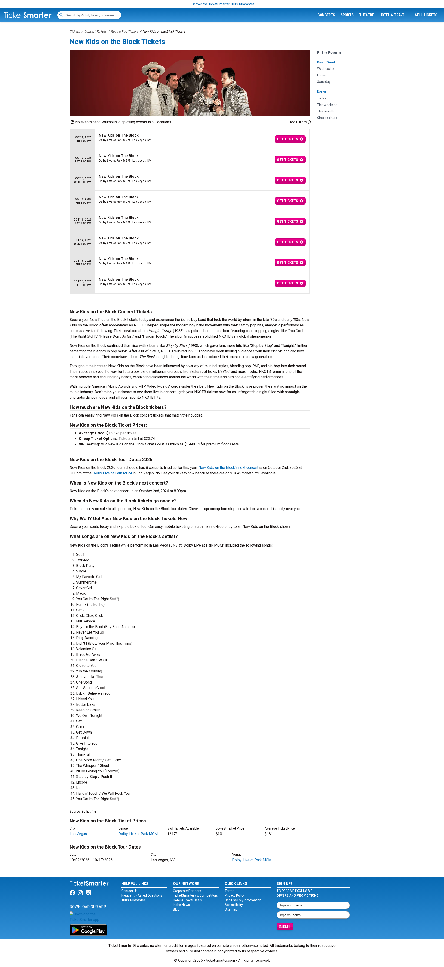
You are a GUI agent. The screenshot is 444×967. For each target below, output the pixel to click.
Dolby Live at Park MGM (112, 473)
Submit (285, 926)
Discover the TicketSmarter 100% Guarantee (222, 4)
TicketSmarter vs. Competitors (195, 895)
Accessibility (234, 905)
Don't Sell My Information (243, 900)
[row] (190, 139)
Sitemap (231, 909)
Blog (176, 909)
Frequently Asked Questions (141, 895)
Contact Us (129, 891)
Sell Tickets (426, 15)
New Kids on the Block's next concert (228, 467)
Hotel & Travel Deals (187, 900)
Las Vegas (78, 834)
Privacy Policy (235, 895)
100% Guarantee (133, 900)
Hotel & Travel (392, 15)
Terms (229, 891)
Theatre (366, 15)
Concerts (326, 15)
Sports (347, 15)
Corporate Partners (187, 891)
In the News (181, 905)
